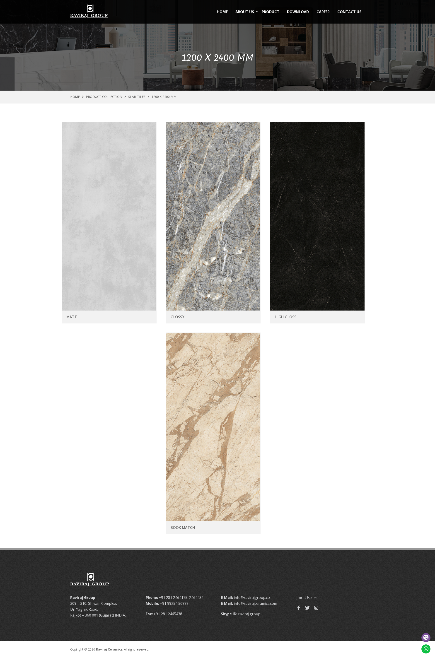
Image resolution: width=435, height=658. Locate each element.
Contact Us (349, 11)
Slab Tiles (136, 96)
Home (222, 11)
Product (270, 11)
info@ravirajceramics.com (255, 603)
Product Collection (104, 96)
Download (298, 11)
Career (323, 11)
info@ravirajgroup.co (252, 597)
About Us (244, 11)
